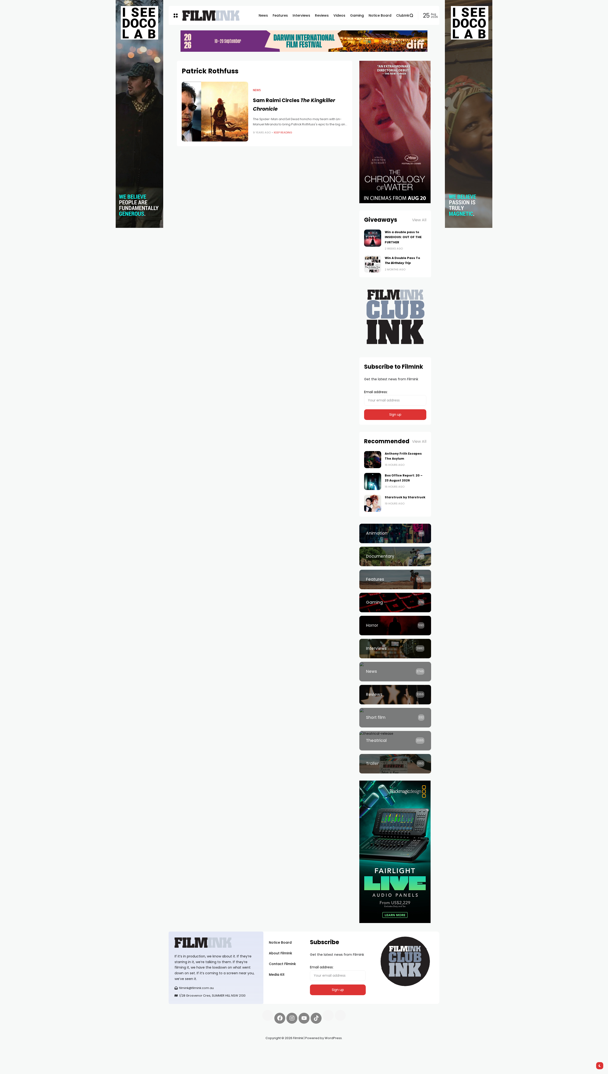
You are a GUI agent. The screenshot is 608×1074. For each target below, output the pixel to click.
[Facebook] (279, 1018)
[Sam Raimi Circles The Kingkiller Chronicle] (215, 111)
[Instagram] (291, 1018)
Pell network (207, 1049)
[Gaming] (395, 602)
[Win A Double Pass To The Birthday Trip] (372, 264)
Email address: (376, 392)
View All (419, 220)
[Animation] (395, 533)
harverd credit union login (219, 1055)
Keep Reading (283, 132)
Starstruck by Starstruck (405, 497)
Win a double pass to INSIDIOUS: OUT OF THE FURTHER (403, 237)
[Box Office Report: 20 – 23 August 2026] (372, 481)
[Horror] (395, 625)
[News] (395, 671)
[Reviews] (395, 694)
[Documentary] (395, 556)
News (257, 90)
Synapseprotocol (183, 1049)
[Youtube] (304, 1018)
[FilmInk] (210, 15)
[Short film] (395, 717)
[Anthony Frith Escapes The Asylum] (372, 459)
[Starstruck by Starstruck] (372, 503)
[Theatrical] (395, 740)
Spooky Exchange (232, 1049)
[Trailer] (395, 763)
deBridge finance (183, 1055)
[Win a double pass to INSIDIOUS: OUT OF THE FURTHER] (372, 238)
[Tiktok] (316, 1018)
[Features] (395, 579)
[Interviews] (395, 648)
